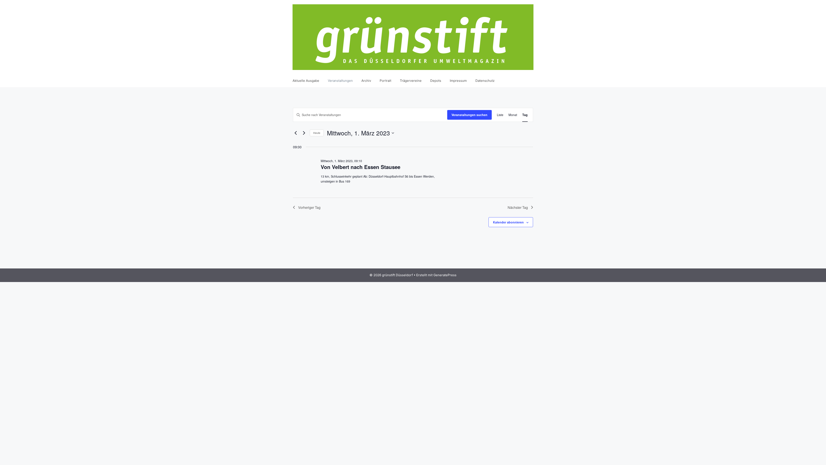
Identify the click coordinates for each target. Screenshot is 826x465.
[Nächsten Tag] (304, 133)
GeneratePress (444, 275)
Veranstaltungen (340, 81)
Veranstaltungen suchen (469, 115)
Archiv (366, 81)
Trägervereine (411, 81)
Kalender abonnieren (508, 222)
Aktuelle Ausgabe (306, 81)
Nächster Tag (518, 207)
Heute (316, 133)
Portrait (385, 81)
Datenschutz (485, 81)
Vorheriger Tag (309, 207)
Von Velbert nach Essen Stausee (360, 166)
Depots (435, 81)
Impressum (458, 81)
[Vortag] (295, 133)
